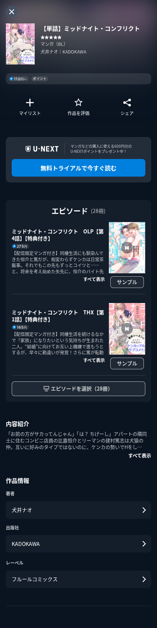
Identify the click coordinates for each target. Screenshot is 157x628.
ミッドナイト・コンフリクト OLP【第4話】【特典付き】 (58, 235)
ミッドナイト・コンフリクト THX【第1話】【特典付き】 (58, 316)
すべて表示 (139, 455)
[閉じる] (12, 12)
